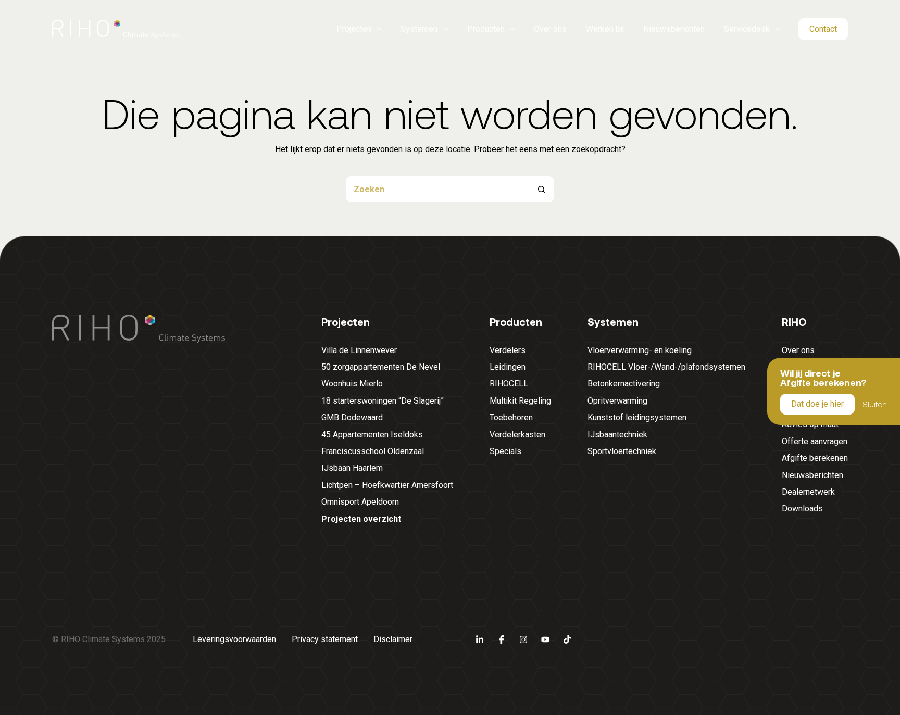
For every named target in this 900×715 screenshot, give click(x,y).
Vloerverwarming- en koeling (640, 350)
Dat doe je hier (817, 404)
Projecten (353, 29)
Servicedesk (747, 29)
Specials (505, 451)
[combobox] (437, 189)
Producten (486, 29)
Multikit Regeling (520, 401)
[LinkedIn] (480, 639)
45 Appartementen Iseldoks (372, 435)
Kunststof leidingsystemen (637, 417)
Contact (823, 29)
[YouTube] (545, 639)
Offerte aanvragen (814, 441)
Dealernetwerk (808, 492)
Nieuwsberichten (674, 29)
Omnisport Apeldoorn (360, 502)
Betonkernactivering (624, 383)
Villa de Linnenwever (359, 350)
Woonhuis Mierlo (352, 383)
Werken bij (605, 29)
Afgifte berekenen (815, 458)
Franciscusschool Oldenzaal (372, 451)
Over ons (550, 29)
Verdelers (508, 350)
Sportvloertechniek (622, 451)
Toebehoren (511, 417)
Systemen (419, 29)
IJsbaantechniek (617, 435)
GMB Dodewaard (352, 417)
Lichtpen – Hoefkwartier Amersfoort (387, 485)
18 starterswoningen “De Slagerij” (382, 401)
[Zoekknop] (541, 189)
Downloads (802, 508)
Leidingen (508, 367)
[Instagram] (523, 639)
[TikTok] (567, 639)
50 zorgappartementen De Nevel (380, 367)
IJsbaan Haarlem (352, 468)
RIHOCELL (509, 383)
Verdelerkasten (517, 435)
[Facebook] (501, 639)
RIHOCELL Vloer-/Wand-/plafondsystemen (666, 367)
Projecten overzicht (361, 519)
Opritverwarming (617, 401)
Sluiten (875, 403)
